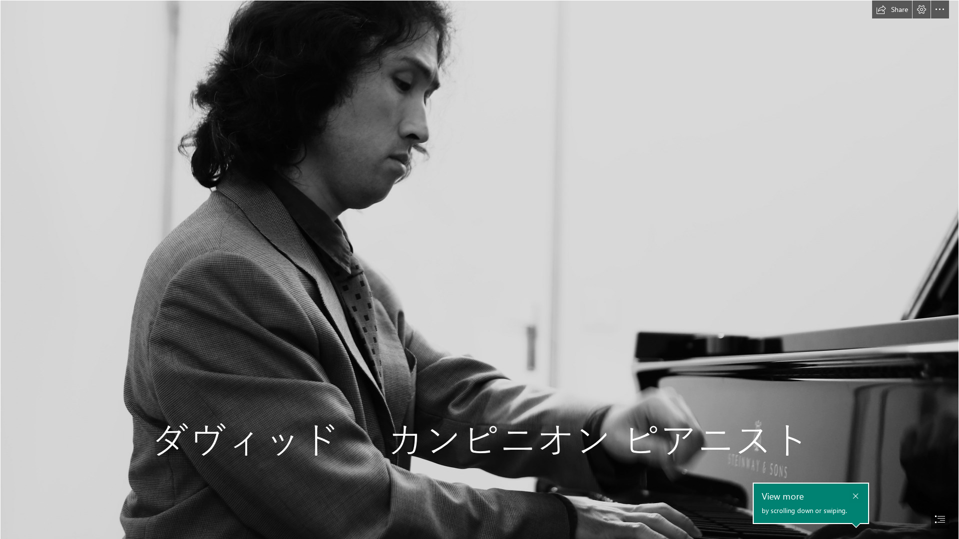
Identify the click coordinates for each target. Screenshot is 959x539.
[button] (892, 9)
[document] (479, 269)
